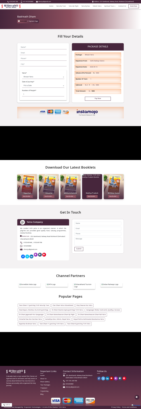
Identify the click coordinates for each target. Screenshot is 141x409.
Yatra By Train (61, 6)
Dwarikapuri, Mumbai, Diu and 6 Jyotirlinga (33, 310)
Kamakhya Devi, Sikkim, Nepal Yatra (57, 319)
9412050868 (27, 246)
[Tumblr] (120, 378)
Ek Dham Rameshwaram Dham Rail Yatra (92, 315)
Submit (78, 249)
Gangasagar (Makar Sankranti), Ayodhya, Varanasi (103, 310)
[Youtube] (112, 378)
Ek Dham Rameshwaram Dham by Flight (61, 315)
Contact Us (122, 6)
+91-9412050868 (28, 2)
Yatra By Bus (85, 6)
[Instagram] (116, 378)
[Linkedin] (107, 378)
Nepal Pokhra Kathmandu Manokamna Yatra (88, 319)
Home (51, 6)
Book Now (133, 6)
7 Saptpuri (43, 388)
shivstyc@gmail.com (44, 2)
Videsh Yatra (97, 6)
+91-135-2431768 (71, 381)
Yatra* (24, 73)
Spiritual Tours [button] (109, 6)
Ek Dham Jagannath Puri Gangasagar (31, 315)
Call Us (8, 405)
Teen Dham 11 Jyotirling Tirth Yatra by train (34, 305)
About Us (43, 379)
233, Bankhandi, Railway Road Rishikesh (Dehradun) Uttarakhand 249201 (79, 377)
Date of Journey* (28, 82)
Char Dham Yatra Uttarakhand (63, 305)
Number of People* (29, 91)
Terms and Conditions (129, 407)
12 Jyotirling (44, 391)
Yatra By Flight (73, 6)
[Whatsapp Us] (136, 405)
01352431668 (28, 243)
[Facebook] (23, 256)
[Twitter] (27, 256)
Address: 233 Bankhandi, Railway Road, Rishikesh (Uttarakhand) (114, 2)
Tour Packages (45, 385)
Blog (41, 394)
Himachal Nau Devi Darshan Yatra (30, 319)
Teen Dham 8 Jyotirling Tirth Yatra (78, 324)
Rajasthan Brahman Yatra (27, 324)
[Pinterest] (124, 378)
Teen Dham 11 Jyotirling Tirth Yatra (52, 324)
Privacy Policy (115, 407)
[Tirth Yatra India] (22, 21)
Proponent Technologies (32, 407)
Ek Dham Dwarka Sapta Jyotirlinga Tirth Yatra (67, 310)
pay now (98, 99)
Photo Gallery (45, 382)
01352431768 (13, 2)
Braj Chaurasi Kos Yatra (84, 305)
